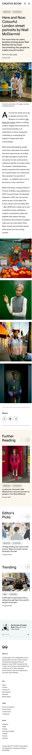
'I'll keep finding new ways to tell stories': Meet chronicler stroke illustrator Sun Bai (15, 549)
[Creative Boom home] (11, 3)
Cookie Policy (6, 712)
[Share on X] (4, 419)
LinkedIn (5, 733)
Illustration (16, 543)
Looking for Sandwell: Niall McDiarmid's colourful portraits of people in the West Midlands (16, 491)
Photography (17, 12)
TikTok (4, 727)
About (4, 685)
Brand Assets (6, 697)
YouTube (4, 729)
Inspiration (6, 12)
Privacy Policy (6, 709)
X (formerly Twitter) (8, 731)
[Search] (25, 3)
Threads (4, 736)
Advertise (5, 694)
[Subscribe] (28, 634)
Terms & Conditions (8, 707)
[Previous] (22, 440)
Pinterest (5, 738)
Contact (4, 687)
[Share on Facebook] (16, 419)
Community (5, 690)
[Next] (27, 440)
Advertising (13, 594)
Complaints (5, 714)
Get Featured (6, 692)
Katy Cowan (13, 54)
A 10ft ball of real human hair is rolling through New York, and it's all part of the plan (15, 600)
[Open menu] (29, 3)
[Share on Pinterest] (10, 419)
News (4, 594)
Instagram (5, 724)
